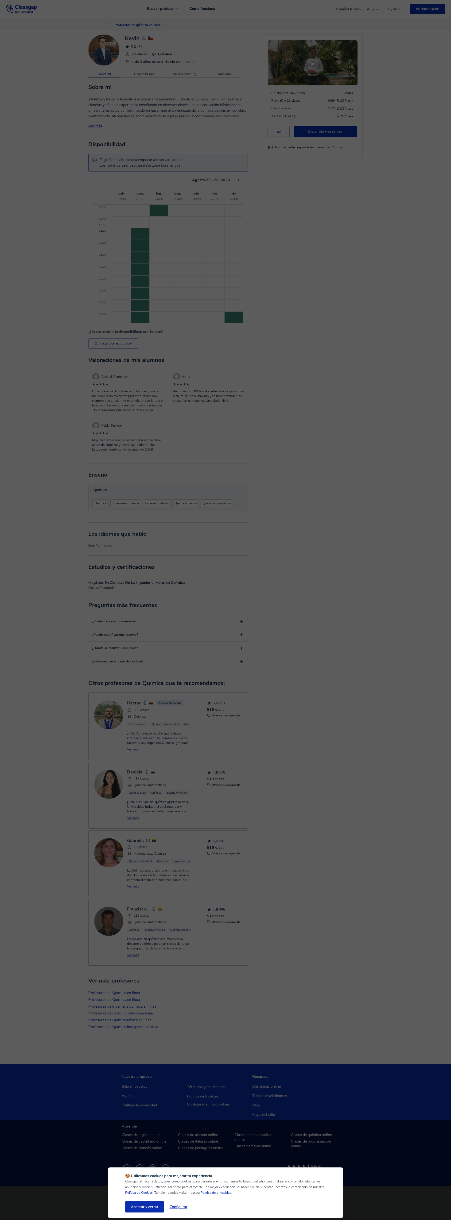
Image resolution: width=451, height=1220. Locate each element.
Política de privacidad (216, 1192)
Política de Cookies (139, 1192)
